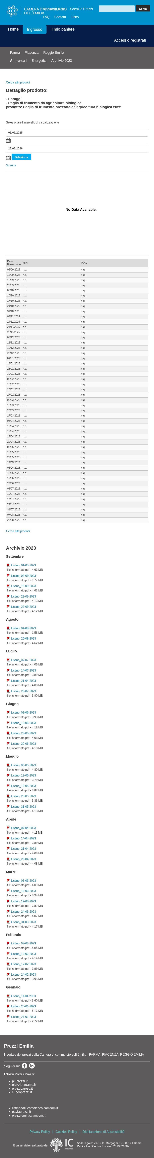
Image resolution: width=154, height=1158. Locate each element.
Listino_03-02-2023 (23, 943)
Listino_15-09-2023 (23, 586)
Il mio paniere (63, 29)
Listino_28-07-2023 (23, 691)
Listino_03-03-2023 (23, 880)
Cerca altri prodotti (18, 82)
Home (13, 29)
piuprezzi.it (19, 1081)
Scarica (11, 165)
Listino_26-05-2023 (23, 796)
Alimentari (18, 61)
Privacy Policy (40, 1131)
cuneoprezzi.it (22, 1092)
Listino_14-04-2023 (23, 838)
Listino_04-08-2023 (23, 628)
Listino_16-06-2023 (23, 723)
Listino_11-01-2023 (23, 996)
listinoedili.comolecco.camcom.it (35, 1108)
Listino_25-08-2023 (23, 638)
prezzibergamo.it (24, 1084)
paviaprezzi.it (21, 1111)
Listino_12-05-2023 (23, 775)
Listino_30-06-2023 (23, 743)
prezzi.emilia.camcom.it (28, 1115)
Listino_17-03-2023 (23, 901)
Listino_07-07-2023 (23, 660)
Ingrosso (34, 29)
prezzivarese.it (22, 1088)
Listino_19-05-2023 (23, 786)
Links (75, 17)
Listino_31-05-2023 (23, 806)
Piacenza (31, 53)
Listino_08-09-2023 (23, 575)
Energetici (39, 61)
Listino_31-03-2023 (23, 922)
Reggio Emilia (53, 53)
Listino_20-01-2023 (23, 1006)
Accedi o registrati (130, 40)
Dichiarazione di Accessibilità (104, 1131)
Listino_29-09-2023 (23, 606)
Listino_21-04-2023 (23, 680)
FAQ (46, 17)
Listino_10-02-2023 (23, 953)
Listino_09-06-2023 (23, 712)
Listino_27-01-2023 (23, 1016)
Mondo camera (54, 9)
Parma (15, 53)
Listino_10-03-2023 (23, 891)
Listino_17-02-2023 (23, 964)
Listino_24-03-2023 (23, 911)
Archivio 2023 (61, 61)
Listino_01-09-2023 (23, 565)
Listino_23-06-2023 (23, 733)
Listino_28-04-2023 (23, 859)
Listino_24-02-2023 (23, 974)
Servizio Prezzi (81, 9)
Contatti (60, 17)
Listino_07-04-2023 (23, 828)
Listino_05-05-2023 (23, 765)
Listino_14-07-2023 (23, 670)
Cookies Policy (66, 1131)
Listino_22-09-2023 (23, 596)
